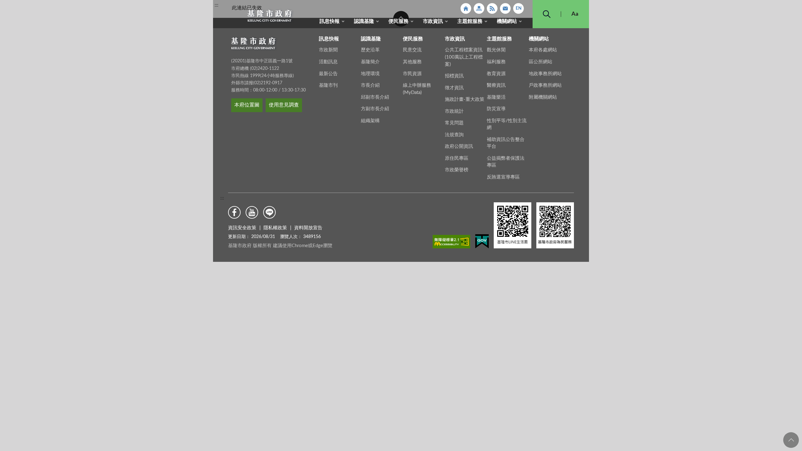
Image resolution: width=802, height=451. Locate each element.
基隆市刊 (328, 85)
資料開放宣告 (308, 228)
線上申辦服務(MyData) (417, 89)
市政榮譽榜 (456, 170)
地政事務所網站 (545, 73)
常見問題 (454, 123)
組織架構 (370, 120)
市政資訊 (433, 21)
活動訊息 (328, 62)
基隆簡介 (370, 62)
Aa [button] (575, 14)
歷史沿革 (370, 50)
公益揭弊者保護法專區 (505, 162)
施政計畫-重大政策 (464, 99)
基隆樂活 (496, 97)
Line (269, 212)
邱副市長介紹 (375, 97)
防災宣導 (496, 108)
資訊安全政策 (242, 228)
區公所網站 (540, 62)
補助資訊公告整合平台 (505, 143)
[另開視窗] (451, 243)
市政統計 (454, 111)
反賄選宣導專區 (503, 177)
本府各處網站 (543, 50)
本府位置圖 (246, 104)
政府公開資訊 (459, 146)
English (518, 8)
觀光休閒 (496, 50)
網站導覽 (479, 8)
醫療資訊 (496, 85)
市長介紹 (370, 85)
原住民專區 (456, 158)
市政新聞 (328, 50)
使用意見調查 (284, 104)
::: (216, 5)
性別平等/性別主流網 (507, 124)
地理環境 (370, 73)
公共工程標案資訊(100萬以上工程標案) (464, 57)
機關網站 (507, 21)
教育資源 (496, 73)
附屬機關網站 (543, 97)
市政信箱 (505, 8)
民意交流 (412, 50)
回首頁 (466, 8)
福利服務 (496, 62)
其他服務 (412, 62)
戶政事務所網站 (545, 85)
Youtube (252, 212)
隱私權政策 (275, 228)
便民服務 (398, 21)
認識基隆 (364, 21)
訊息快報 (330, 21)
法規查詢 (454, 134)
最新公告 (328, 73)
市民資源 (412, 73)
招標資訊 (454, 76)
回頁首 (791, 440)
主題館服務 (469, 21)
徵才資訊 (454, 88)
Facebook (234, 212)
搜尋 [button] (547, 14)
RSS (492, 8)
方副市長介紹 (375, 108)
